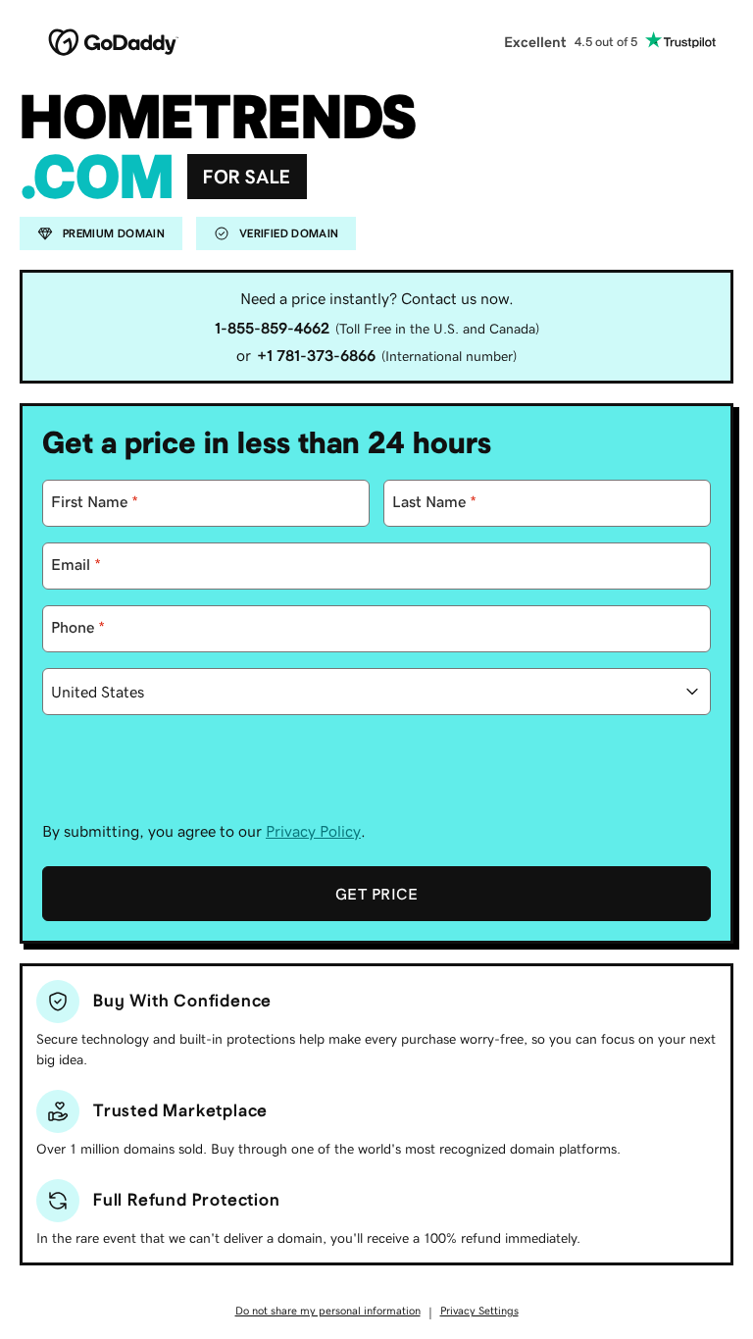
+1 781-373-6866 (316, 355)
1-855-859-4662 (272, 327)
